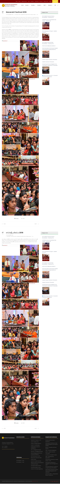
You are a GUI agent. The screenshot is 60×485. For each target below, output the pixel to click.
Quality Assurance (24, 1)
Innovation (32, 1)
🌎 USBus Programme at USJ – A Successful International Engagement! (50, 76)
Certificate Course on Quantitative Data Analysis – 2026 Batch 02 (49, 20)
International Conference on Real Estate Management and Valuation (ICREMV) (51, 444)
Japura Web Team (35, 481)
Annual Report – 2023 (20, 460)
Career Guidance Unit (34, 441)
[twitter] (54, 481)
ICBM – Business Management (50, 450)
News (35, 14)
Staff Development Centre (35, 456)
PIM (55, 5)
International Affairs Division (36, 465)
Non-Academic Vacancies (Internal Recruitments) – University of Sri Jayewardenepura (48, 17)
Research (50, 5)
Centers (8, 236)
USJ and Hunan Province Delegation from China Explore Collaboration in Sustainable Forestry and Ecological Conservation (49, 65)
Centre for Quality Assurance (36, 461)
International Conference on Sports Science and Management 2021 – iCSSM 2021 (51, 471)
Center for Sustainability (35, 445)
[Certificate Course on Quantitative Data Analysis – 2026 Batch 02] (45, 25)
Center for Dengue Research (36, 443)
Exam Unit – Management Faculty (37, 451)
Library (50, 1)
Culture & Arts (18, 14)
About (17, 1)
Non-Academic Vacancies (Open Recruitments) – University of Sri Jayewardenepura (48, 43)
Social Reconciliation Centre (36, 467)
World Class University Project (36, 457)
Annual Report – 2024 (20, 462)
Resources (41, 1)
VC (37, 14)
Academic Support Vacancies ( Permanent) (49, 59)
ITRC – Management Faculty (36, 449)
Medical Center (46, 1)
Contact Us (55, 1)
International (37, 1)
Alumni (20, 1)
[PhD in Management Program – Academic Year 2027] (45, 37)
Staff (44, 5)
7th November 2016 (9, 14)
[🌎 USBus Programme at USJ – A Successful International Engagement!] (45, 81)
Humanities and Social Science (27, 14)
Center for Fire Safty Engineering (37, 468)
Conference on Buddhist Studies (51, 454)
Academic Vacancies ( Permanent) (48, 61)
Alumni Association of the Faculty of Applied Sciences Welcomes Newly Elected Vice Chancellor (50, 49)
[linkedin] (52, 481)
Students (39, 5)
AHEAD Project (33, 459)
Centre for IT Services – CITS (36, 440)
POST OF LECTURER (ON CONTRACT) (48, 45)
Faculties (33, 5)
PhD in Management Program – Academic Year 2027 (49, 32)
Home (22, 5)
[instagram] (57, 481)
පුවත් (30, 236)
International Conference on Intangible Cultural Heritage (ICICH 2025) (51, 464)
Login (29, 1)
